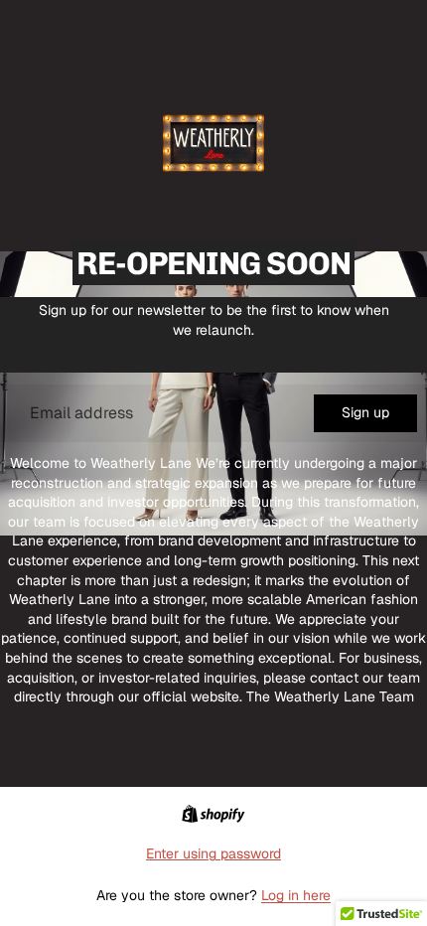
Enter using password (213, 853)
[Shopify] (213, 814)
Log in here (296, 895)
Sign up (365, 412)
